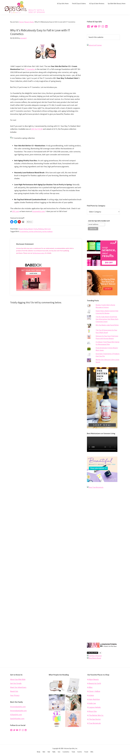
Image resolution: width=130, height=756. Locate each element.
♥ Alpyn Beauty (93, 679)
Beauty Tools (32, 229)
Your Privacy (14, 695)
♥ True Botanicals (94, 723)
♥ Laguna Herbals (94, 707)
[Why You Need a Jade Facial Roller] (73, 702)
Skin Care (47, 229)
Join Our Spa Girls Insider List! (99, 221)
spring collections (35, 231)
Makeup (41, 229)
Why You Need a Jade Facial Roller (107, 325)
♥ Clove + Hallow (93, 691)
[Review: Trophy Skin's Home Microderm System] (57, 686)
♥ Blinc (90, 687)
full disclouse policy (39, 253)
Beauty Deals (23, 229)
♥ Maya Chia (92, 711)
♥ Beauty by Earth (94, 683)
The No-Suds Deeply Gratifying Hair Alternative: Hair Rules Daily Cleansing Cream (107, 319)
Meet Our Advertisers (18, 687)
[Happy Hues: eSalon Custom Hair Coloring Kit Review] (73, 686)
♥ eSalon (90, 695)
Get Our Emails (16, 683)
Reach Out (14, 691)
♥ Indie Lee (91, 703)
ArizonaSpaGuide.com (18, 710)
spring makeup (47, 231)
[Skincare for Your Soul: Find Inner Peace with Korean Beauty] (73, 719)
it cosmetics (24, 231)
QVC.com (15, 211)
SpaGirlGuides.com (17, 718)
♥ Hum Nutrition (93, 699)
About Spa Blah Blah (17, 679)
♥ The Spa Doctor (94, 719)
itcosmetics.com (38, 211)
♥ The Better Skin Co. (95, 715)
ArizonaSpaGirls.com (18, 706)
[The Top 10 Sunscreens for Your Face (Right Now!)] (57, 719)
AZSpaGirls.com (16, 714)
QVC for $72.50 (36, 129)
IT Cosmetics (30, 69)
